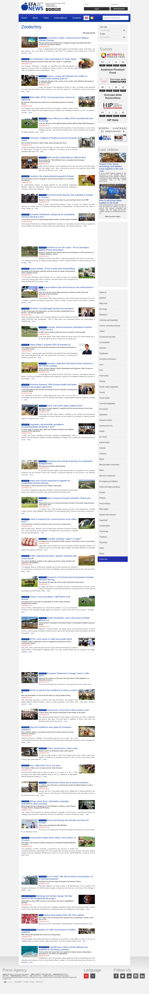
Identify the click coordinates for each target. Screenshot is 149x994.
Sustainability (104, 526)
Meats (101, 459)
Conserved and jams (107, 337)
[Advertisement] (58, 237)
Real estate (103, 509)
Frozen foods (104, 398)
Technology (103, 531)
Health (101, 431)
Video (46, 18)
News (35, 18)
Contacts (76, 18)
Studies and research (107, 515)
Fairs (101, 365)
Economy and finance (107, 359)
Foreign (102, 381)
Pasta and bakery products (109, 487)
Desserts (102, 348)
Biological (103, 314)
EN (86, 976)
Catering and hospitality (108, 320)
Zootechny (103, 559)
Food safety (103, 376)
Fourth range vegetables (108, 387)
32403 (9, 979)
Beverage (103, 309)
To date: (102, 34)
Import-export (104, 442)
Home (24, 18)
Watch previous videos (112, 216)
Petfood (102, 498)
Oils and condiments (107, 476)
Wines (101, 553)
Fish (101, 370)
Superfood (103, 520)
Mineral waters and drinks (109, 465)
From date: (103, 27)
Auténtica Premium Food (113, 71)
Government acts (105, 426)
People (102, 492)
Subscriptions (60, 18)
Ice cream (103, 437)
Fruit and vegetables (107, 403)
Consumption (104, 342)
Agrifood (102, 298)
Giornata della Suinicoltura (113, 96)
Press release (104, 503)
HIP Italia (112, 120)
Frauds (102, 392)
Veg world (103, 542)
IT (92, 976)
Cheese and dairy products (109, 326)
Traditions (103, 537)
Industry (102, 448)
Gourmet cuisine (105, 420)
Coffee (101, 331)
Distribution (103, 353)
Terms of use (39, 982)
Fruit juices (103, 409)
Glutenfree (103, 415)
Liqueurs (102, 453)
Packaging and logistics (108, 481)
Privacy (32, 982)
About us (102, 292)
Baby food (103, 303)
